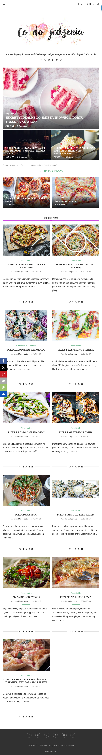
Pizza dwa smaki (26, 514)
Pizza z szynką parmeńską (76, 349)
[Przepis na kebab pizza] (75, 572)
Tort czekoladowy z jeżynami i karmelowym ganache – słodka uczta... (25, 151)
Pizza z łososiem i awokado (26, 349)
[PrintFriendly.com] (3, 387)
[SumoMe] (3, 394)
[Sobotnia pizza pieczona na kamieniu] (26, 240)
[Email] (3, 380)
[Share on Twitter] (26, 302)
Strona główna (9, 165)
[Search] (98, 4)
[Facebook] (78, 4)
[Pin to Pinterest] (29, 302)
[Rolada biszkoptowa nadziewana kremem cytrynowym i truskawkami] (75, 145)
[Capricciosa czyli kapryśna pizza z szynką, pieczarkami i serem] (26, 655)
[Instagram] (84, 4)
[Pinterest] (87, 4)
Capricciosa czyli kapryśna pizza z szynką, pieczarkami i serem (26, 681)
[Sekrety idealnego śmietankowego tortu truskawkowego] (51, 98)
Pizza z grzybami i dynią (76, 432)
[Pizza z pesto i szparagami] (26, 407)
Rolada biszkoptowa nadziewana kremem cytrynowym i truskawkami (74, 151)
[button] (7, 114)
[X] (3, 367)
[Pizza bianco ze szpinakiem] (75, 490)
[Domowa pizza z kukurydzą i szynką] (75, 240)
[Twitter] (81, 4)
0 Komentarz (22, 126)
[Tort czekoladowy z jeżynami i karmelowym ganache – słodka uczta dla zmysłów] (27, 145)
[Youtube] (90, 4)
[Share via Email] (32, 302)
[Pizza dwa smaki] (26, 490)
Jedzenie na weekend (65, 201)
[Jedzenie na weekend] (75, 192)
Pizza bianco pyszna (26, 597)
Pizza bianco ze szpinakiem (75, 514)
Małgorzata (23, 271)
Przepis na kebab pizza (75, 597)
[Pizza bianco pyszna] (26, 572)
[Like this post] (20, 302)
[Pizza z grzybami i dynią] (75, 407)
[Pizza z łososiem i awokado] (26, 325)
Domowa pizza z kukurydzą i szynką (75, 266)
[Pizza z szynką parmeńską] (75, 325)
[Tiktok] (94, 4)
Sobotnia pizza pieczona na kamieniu (26, 266)
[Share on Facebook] (23, 302)
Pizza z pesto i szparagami (26, 432)
